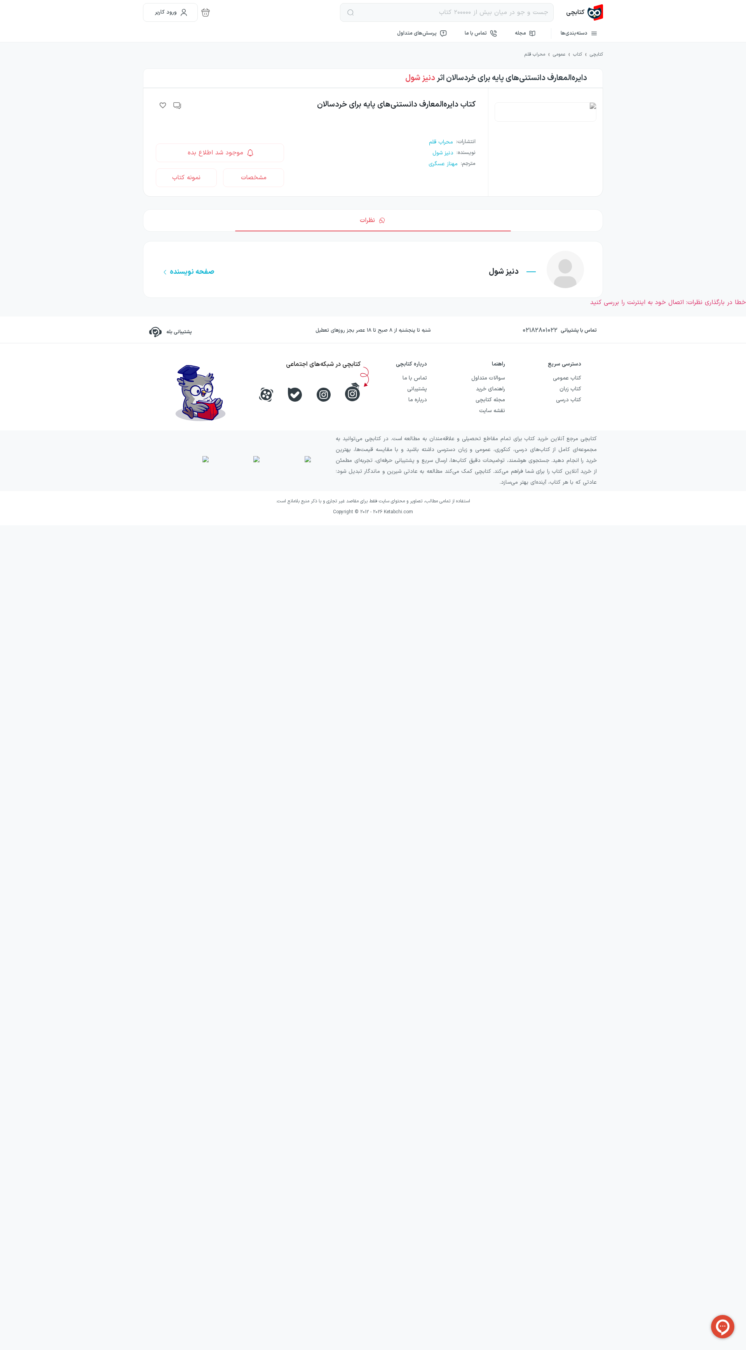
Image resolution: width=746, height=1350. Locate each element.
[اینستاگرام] (324, 395)
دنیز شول (420, 78)
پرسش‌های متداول (417, 33)
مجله (520, 33)
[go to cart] (205, 12)
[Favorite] (163, 105)
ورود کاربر (166, 12)
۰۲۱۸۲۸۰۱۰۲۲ (540, 330)
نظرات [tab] (367, 220)
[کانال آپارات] (266, 395)
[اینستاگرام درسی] (352, 392)
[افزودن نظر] (177, 105)
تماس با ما (476, 33)
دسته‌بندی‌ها (574, 33)
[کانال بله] (295, 395)
